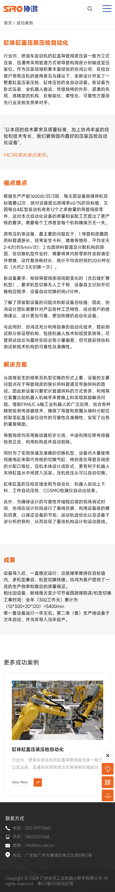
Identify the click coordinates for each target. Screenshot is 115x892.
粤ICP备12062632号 (55, 883)
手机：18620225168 (31, 836)
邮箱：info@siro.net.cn (33, 845)
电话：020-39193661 (32, 828)
